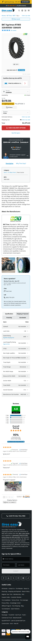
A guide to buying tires (8, 337)
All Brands (5, 588)
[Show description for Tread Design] (28, 367)
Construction (5, 623)
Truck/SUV (11, 615)
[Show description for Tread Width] (28, 385)
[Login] (22, 10)
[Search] (19, 10)
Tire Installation (6, 600)
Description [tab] (9, 163)
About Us (26, 588)
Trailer (24, 615)
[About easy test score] (17, 70)
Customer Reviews (16, 597)
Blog (22, 606)
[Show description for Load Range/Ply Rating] (28, 343)
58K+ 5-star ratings (24, 533)
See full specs (16, 133)
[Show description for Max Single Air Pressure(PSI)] (28, 358)
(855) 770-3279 (10, 297)
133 (13, 30)
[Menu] (28, 10)
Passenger (5, 615)
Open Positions (15, 609)
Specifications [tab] (9, 314)
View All (16, 623)
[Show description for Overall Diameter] (28, 390)
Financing (4, 591)
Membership (17, 594)
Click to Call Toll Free (17, 516)
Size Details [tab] (22, 317)
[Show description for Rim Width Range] (28, 371)
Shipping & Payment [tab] (22, 314)
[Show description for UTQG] (28, 349)
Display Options (12, 500)
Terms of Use (15, 600)
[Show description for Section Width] (28, 381)
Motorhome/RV (17, 618)
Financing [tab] (9, 317)
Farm (11, 623)
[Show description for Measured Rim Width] (28, 376)
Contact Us (12, 588)
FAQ (23, 594)
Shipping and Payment (14, 591)
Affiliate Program (6, 606)
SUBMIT (15, 571)
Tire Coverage (24, 600)
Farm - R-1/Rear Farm (10, 172)
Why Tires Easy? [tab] (21, 163)
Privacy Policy (5, 603)
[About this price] (24, 104)
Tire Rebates (19, 588)
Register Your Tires (7, 594)
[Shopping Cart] (25, 10)
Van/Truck (18, 615)
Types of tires (6, 344)
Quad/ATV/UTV (6, 620)
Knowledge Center (15, 603)
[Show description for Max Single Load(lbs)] (28, 353)
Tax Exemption (6, 609)
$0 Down (10, 107)
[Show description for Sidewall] (28, 326)
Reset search (17, 19)
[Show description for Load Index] (28, 331)
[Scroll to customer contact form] (27, 156)
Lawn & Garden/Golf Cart (18, 620)
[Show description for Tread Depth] (28, 362)
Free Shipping (16, 606)
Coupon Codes (6, 597)
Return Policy (26, 591)
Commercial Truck (7, 618)
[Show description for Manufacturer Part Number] (28, 394)
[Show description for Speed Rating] (28, 337)
